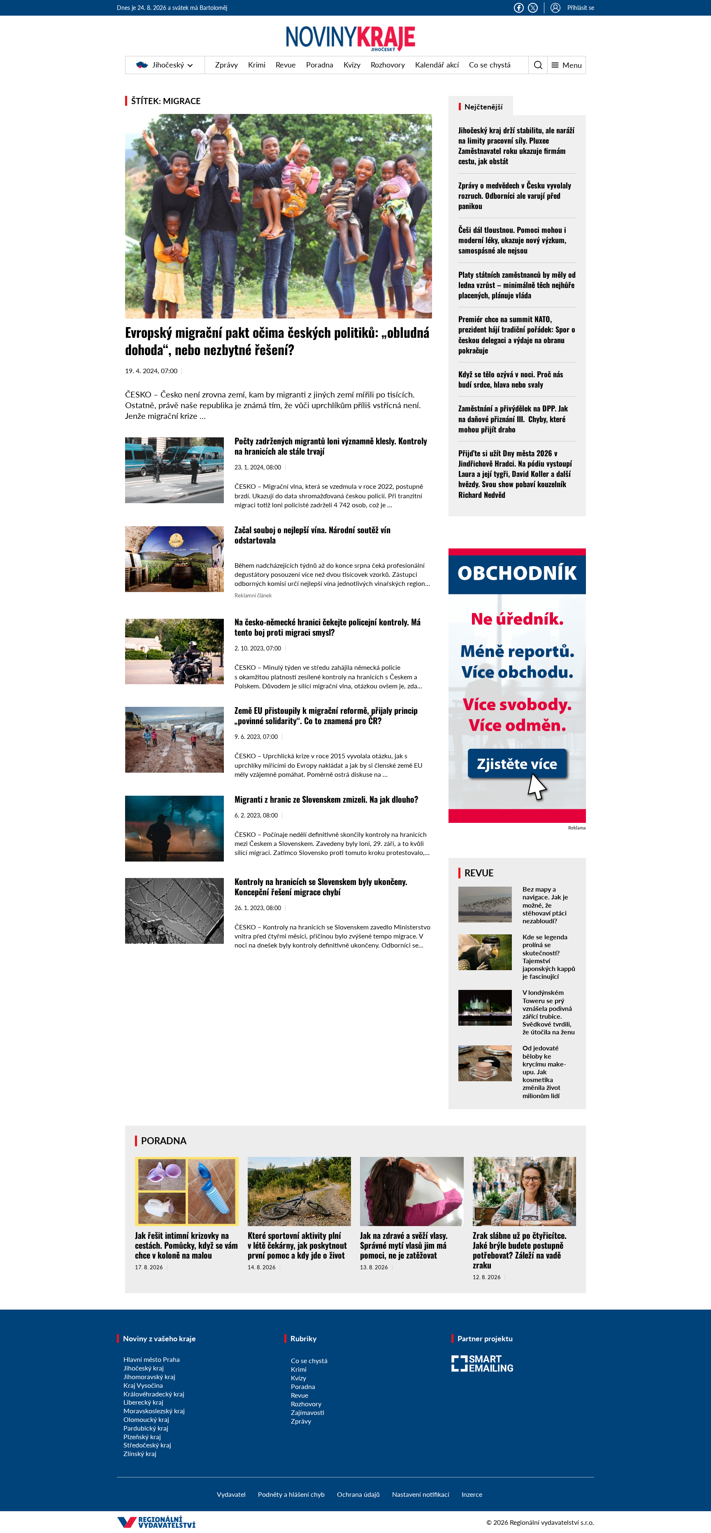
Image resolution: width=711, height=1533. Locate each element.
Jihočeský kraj (143, 1368)
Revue (286, 64)
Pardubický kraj (145, 1428)
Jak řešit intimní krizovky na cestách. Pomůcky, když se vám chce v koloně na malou (186, 1245)
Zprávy (226, 64)
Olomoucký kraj (146, 1419)
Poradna (319, 64)
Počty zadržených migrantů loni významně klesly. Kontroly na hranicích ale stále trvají (331, 445)
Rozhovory (388, 64)
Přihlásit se (580, 7)
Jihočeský (168, 64)
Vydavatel (231, 1494)
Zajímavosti (307, 1412)
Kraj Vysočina (143, 1385)
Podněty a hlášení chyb (291, 1494)
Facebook (519, 8)
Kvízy (352, 64)
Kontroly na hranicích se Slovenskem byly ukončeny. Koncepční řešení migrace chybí (321, 886)
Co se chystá (490, 64)
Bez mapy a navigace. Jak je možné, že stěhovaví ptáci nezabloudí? (545, 904)
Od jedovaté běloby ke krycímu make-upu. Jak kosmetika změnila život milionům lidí (544, 1071)
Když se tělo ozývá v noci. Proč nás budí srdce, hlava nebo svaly (510, 379)
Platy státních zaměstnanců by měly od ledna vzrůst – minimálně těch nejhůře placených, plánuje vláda (517, 284)
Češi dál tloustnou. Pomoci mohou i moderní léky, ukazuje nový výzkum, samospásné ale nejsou (512, 240)
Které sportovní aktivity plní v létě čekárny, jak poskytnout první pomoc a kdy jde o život (297, 1245)
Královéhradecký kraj (153, 1394)
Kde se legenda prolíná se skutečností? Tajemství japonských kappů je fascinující (549, 956)
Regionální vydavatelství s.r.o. (552, 1522)
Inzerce (472, 1494)
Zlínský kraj (139, 1453)
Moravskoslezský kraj (154, 1411)
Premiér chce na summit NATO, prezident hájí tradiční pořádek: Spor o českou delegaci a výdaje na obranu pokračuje (516, 334)
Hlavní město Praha (151, 1359)
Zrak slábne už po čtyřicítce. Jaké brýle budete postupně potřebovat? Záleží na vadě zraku (520, 1250)
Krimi (256, 64)
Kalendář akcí (437, 64)
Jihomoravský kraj (149, 1376)
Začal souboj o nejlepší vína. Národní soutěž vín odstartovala (312, 534)
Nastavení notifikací (420, 1494)
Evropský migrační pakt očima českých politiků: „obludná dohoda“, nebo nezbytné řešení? (277, 340)
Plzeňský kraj (142, 1436)
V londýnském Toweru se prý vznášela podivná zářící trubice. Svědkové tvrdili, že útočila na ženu (549, 1012)
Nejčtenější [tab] (483, 106)
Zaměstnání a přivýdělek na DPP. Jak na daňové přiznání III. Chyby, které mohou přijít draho (513, 418)
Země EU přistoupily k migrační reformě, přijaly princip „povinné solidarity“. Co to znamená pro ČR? (326, 715)
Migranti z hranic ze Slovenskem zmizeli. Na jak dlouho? (326, 799)
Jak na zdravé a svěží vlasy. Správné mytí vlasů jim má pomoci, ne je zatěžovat (404, 1245)
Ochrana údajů (358, 1494)
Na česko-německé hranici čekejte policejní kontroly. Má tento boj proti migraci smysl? (328, 627)
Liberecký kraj (143, 1402)
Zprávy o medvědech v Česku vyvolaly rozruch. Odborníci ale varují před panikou (514, 195)
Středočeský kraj (147, 1445)
